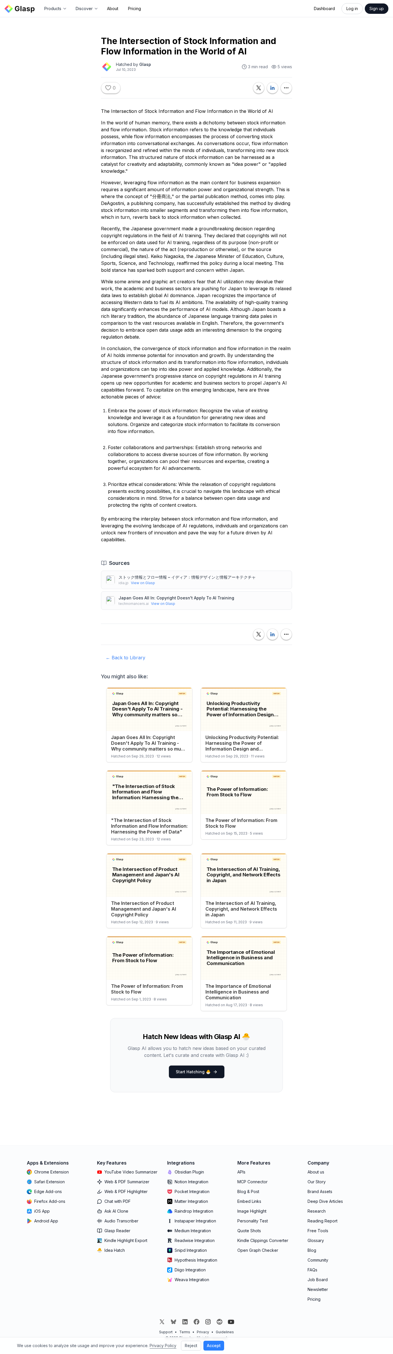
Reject (191, 1345)
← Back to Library (125, 657)
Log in (352, 8)
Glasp (145, 64)
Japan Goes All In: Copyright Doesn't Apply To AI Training (176, 597)
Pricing (134, 8)
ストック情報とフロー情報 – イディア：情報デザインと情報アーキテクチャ (187, 577)
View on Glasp (143, 583)
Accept (214, 1345)
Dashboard (324, 8)
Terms (184, 1332)
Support (166, 1332)
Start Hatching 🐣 (193, 1071)
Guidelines (225, 1332)
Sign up (376, 8)
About (112, 8)
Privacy (203, 1332)
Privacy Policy (163, 1345)
